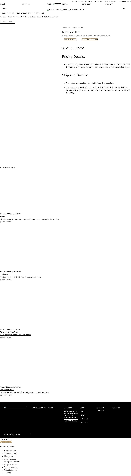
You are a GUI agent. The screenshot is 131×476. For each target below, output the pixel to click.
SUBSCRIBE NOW (71, 421)
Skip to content (5, 439)
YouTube (50, 415)
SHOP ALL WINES (7, 21)
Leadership (115, 428)
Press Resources (117, 414)
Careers (114, 431)
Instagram (51, 411)
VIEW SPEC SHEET (70, 39)
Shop (4, 8)
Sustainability (116, 425)
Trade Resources (117, 411)
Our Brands (115, 422)
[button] (6, 442)
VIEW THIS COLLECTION (90, 39)
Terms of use (25, 434)
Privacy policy (35, 434)
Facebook (51, 413)
